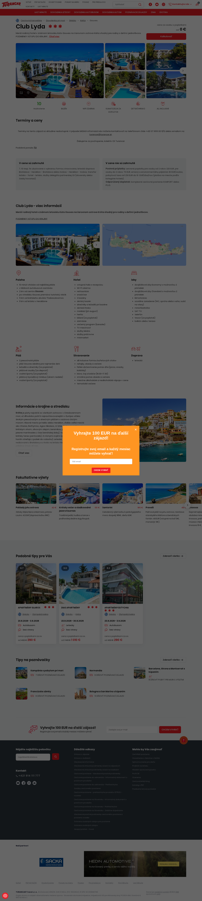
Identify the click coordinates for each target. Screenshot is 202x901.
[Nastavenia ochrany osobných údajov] (5, 896)
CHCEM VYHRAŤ (101, 470)
